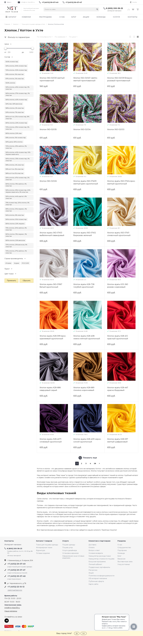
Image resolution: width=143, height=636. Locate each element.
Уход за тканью (124, 564)
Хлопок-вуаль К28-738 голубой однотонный (83, 285)
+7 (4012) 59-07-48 (16, 576)
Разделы (122, 541)
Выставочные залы (125, 562)
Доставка (92, 545)
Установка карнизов (70, 553)
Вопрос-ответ (94, 550)
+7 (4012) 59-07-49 (50, 2)
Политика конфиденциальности (101, 576)
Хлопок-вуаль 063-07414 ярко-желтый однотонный (121, 182)
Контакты (9, 541)
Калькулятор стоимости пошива (101, 559)
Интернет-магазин (12, 545)
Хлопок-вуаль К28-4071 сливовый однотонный (51, 440)
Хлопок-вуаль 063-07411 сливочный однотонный (118, 234)
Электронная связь (12, 605)
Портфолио (122, 550)
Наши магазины (10, 611)
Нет (83, 633)
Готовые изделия (43, 553)
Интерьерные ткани (44, 547)
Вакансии (121, 559)
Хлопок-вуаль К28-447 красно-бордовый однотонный (117, 390)
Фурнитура (40, 550)
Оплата (91, 547)
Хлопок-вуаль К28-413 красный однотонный (117, 337)
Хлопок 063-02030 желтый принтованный (52, 79)
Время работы (10, 596)
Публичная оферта (96, 581)
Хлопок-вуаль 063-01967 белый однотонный (51, 285)
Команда (121, 553)
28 (95, 463)
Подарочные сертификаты (99, 567)
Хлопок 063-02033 (115, 129)
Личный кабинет (95, 564)
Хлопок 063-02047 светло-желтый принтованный (85, 79)
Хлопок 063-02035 (48, 129)
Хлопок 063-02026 (48, 181)
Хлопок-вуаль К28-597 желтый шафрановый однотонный (117, 441)
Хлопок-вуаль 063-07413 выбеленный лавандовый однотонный (52, 235)
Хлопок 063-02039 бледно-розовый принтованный (119, 79)
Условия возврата (96, 553)
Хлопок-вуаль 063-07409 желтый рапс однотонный (85, 182)
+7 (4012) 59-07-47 (74, 2)
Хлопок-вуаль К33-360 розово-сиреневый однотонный (117, 287)
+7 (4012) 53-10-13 (15, 587)
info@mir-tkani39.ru (28, 2)
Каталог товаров (44, 541)
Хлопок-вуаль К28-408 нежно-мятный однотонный (86, 337)
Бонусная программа (97, 562)
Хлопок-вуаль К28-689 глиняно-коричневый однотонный (83, 390)
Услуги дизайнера (69, 550)
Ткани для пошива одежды (47, 545)
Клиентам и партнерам (99, 541)
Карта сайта (93, 584)
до (23, 52)
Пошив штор (67, 547)
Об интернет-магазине (98, 578)
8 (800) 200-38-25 (114, 8)
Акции (91, 573)
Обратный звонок (15, 590)
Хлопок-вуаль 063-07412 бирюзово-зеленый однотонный (84, 235)
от (5, 52)
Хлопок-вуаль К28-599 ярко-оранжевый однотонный (53, 337)
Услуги (65, 541)
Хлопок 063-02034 (81, 129)
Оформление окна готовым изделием (73, 557)
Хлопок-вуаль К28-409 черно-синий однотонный (87, 440)
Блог (119, 556)
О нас (120, 545)
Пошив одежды (68, 545)
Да (77, 633)
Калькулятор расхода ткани (100, 556)
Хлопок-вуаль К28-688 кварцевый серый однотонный (50, 390)
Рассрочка (93, 570)
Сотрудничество (124, 547)
